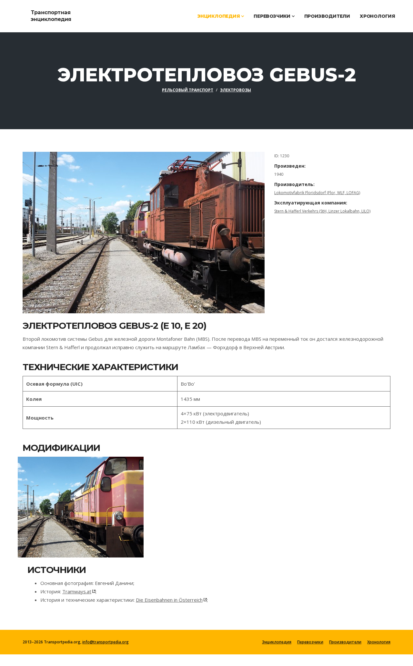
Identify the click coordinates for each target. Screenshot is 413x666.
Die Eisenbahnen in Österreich (169, 600)
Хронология (377, 16)
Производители (327, 16)
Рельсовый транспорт (187, 90)
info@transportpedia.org (105, 642)
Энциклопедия (219, 16)
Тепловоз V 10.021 (60, 503)
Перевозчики (273, 16)
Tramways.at (76, 591)
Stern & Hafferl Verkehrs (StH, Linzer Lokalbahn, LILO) (322, 211)
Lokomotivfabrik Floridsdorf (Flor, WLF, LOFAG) (317, 192)
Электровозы (235, 90)
